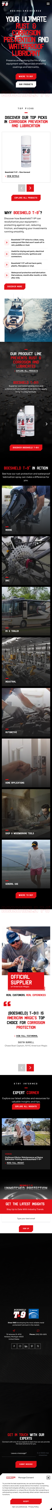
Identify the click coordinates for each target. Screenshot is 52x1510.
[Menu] (48, 4)
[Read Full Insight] (26, 1141)
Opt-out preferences (19, 1507)
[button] (48, 1477)
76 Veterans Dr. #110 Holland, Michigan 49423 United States (14, 1336)
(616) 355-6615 (41, 1334)
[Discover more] (26, 510)
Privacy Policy (33, 1507)
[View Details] (26, 157)
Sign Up (26, 1228)
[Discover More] (26, 560)
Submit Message (26, 1464)
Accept (26, 1501)
